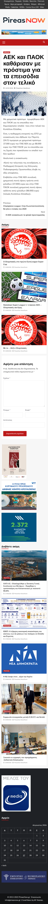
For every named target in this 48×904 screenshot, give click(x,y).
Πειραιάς (18, 1)
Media (7, 7)
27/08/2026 (8, 593)
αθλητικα (6, 52)
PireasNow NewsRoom (23, 88)
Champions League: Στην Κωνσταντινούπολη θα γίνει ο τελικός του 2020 (23, 206)
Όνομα (6, 410)
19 (18, 850)
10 (5, 845)
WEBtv (22, 7)
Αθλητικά (41, 4)
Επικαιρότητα (9, 1)
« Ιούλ (4, 865)
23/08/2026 (8, 310)
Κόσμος (34, 4)
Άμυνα (7, 4)
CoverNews (26, 900)
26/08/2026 (8, 679)
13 (24, 845)
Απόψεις (27, 4)
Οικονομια (7, 625)
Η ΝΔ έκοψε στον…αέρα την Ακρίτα (17, 677)
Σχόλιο (6, 378)
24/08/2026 (8, 267)
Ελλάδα (25, 1)
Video (42, 7)
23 (43, 850)
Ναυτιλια (6, 578)
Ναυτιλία (33, 1)
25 (11, 855)
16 (43, 845)
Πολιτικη (6, 671)
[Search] (44, 42)
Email (28, 410)
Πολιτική (41, 1)
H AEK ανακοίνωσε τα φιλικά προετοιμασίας (25, 213)
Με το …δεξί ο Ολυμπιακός (15, 348)
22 (37, 850)
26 (18, 855)
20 (24, 850)
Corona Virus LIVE (32, 7)
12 (18, 845)
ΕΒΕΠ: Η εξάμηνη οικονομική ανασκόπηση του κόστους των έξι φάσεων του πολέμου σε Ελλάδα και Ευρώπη (23, 633)
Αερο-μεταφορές (16, 4)
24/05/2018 (9, 88)
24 (5, 855)
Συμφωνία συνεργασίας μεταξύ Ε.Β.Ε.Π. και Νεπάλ (24, 717)
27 (24, 855)
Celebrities (14, 7)
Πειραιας (6, 751)
